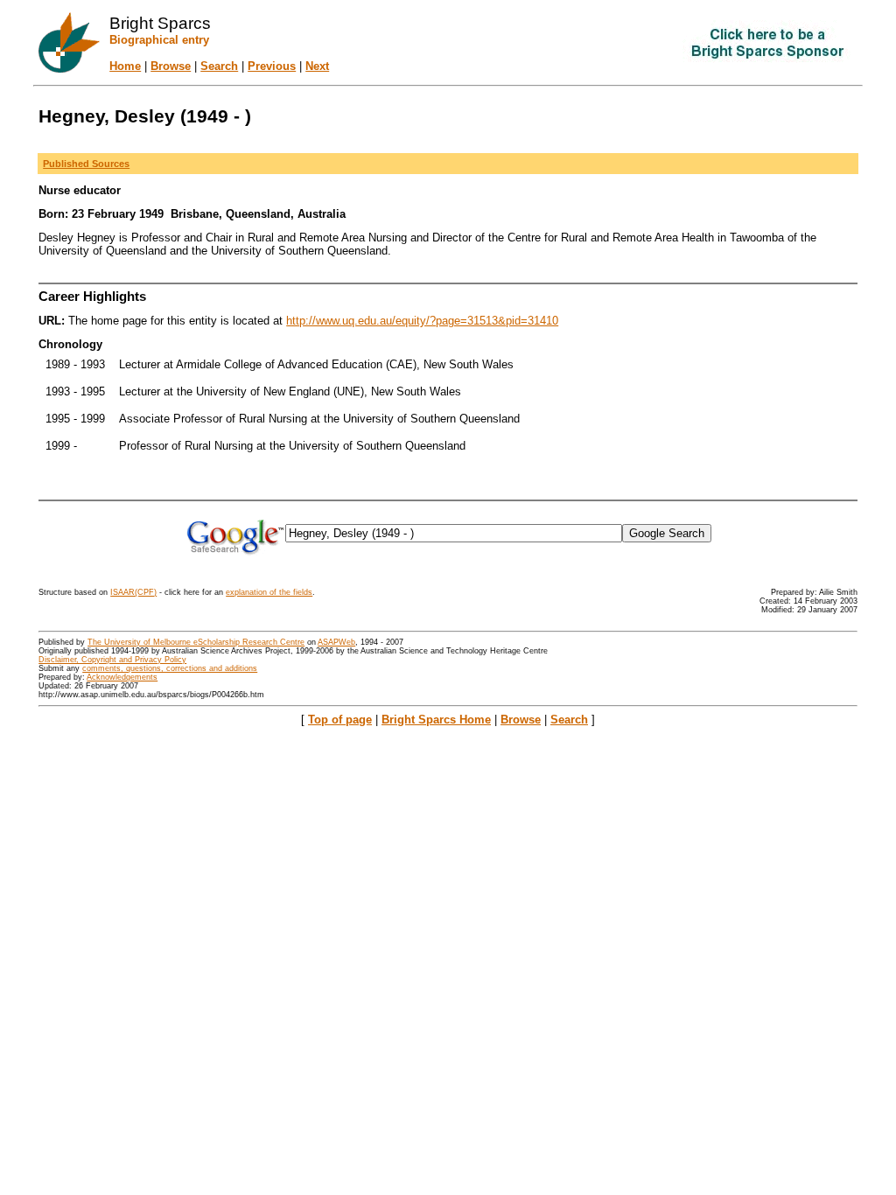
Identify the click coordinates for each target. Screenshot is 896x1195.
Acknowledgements (122, 677)
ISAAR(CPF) (133, 592)
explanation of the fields (269, 592)
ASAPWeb (336, 642)
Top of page (340, 719)
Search (219, 66)
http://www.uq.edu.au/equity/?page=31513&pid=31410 (422, 320)
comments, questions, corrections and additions (169, 668)
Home (125, 66)
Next (317, 66)
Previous (272, 66)
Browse (170, 66)
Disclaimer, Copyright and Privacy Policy (112, 659)
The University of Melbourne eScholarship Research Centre (196, 642)
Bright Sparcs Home (436, 719)
